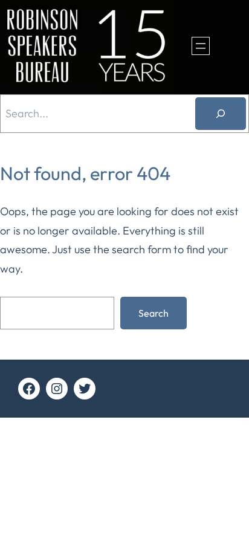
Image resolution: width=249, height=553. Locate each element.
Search (153, 313)
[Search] (220, 113)
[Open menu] (201, 46)
